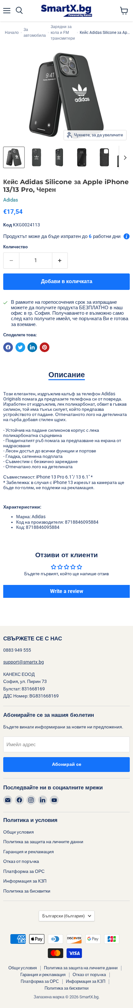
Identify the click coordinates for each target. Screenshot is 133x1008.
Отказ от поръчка (21, 861)
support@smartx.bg (23, 662)
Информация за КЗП (24, 881)
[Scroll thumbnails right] (124, 158)
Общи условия (18, 832)
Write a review (66, 591)
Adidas (10, 200)
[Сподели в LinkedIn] (32, 347)
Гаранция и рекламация (28, 851)
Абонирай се (66, 764)
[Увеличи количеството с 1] (60, 260)
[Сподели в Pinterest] (44, 347)
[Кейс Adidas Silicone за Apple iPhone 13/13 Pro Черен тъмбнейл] (14, 157)
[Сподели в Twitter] (20, 347)
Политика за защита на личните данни (43, 841)
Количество (15, 246)
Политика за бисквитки (26, 891)
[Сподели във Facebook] (8, 347)
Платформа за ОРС (24, 871)
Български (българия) (63, 916)
